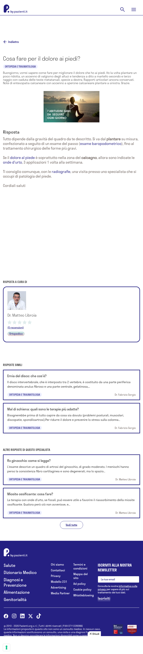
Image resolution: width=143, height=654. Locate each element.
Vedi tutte (71, 525)
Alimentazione (17, 592)
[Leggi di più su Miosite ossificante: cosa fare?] (71, 503)
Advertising (58, 587)
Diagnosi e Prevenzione (15, 582)
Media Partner (60, 593)
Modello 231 (59, 582)
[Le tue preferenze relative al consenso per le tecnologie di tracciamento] (6, 647)
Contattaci (58, 570)
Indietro (13, 41)
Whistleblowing (82, 595)
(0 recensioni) (15, 327)
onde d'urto (12, 162)
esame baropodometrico (100, 143)
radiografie (61, 171)
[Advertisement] (71, 24)
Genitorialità (15, 599)
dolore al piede (22, 157)
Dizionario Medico (20, 572)
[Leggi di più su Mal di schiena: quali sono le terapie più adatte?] (71, 418)
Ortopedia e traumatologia (20, 66)
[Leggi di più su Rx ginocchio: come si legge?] (71, 469)
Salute (9, 565)
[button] (71, 106)
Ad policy (79, 584)
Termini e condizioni (80, 566)
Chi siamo (57, 565)
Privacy (56, 576)
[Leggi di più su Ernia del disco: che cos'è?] (71, 385)
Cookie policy (82, 590)
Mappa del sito (80, 576)
